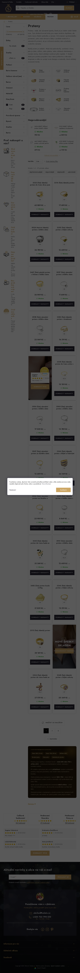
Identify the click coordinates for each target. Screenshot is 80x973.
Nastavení (12, 490)
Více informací (46, 484)
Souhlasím (63, 490)
